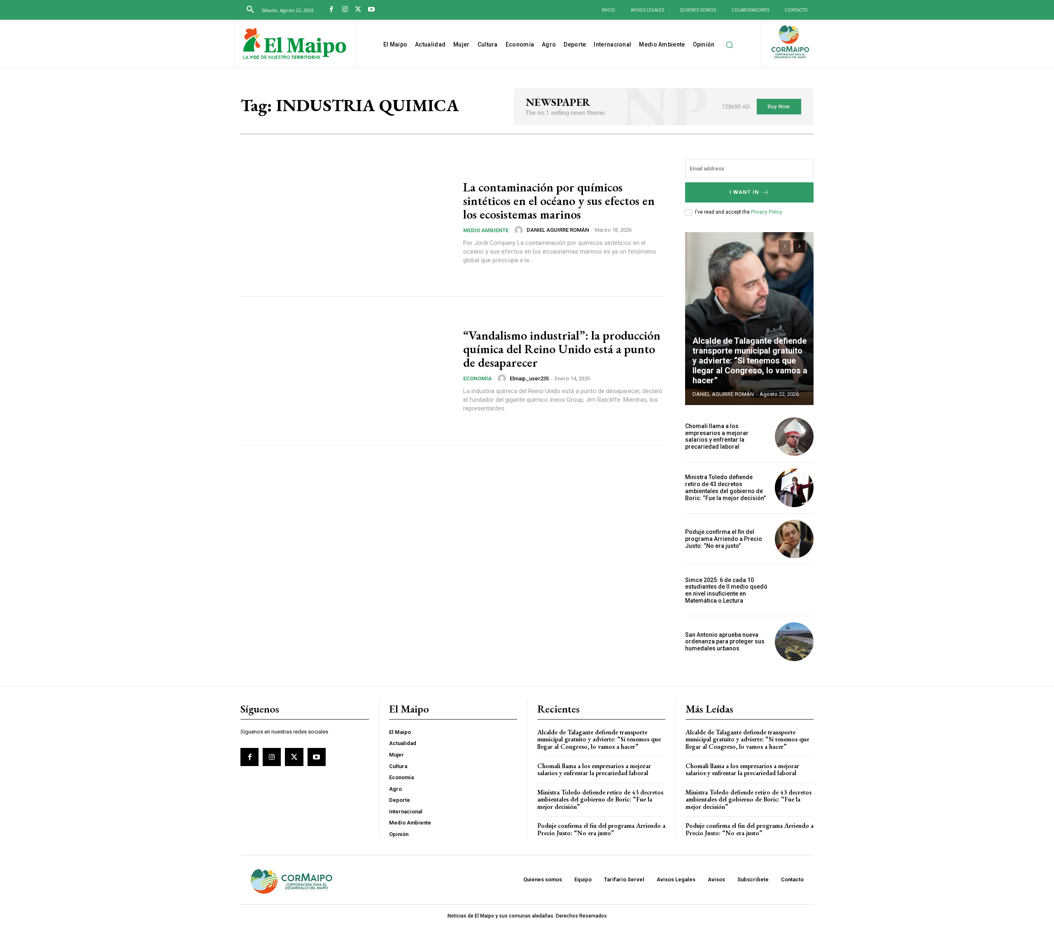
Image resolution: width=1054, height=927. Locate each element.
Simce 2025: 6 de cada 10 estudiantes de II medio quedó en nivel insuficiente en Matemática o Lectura (726, 590)
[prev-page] (784, 246)
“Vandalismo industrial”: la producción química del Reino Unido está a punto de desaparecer (561, 348)
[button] (250, 10)
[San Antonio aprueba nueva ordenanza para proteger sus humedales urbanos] (794, 641)
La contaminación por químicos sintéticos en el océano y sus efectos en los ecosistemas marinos (559, 200)
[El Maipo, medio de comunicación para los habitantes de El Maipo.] (294, 44)
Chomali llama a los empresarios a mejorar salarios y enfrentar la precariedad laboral (717, 436)
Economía (477, 378)
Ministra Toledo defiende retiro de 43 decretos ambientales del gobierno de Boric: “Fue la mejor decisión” (725, 487)
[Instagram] (344, 9)
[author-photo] (520, 230)
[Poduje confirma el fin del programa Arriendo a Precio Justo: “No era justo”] (794, 539)
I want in (744, 192)
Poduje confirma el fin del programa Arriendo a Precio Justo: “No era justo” (723, 539)
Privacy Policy (766, 212)
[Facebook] (331, 9)
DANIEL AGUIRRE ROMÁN (558, 230)
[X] (358, 9)
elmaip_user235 (529, 378)
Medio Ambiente (485, 230)
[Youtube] (371, 9)
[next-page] (799, 246)
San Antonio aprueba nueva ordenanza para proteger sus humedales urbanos (725, 641)
